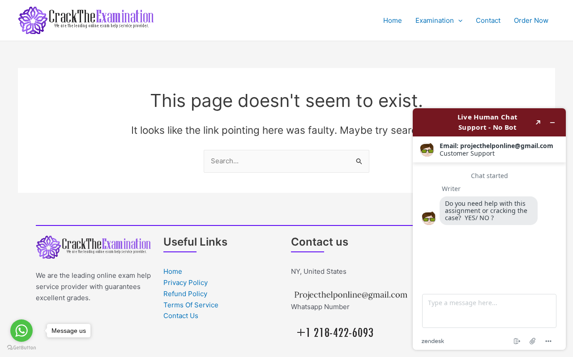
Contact (488, 20)
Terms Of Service (190, 305)
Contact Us (180, 315)
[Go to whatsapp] (21, 330)
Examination (434, 20)
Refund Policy (185, 293)
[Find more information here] (489, 229)
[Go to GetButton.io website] (21, 348)
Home (392, 20)
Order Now (531, 20)
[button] (458, 20)
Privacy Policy (185, 282)
